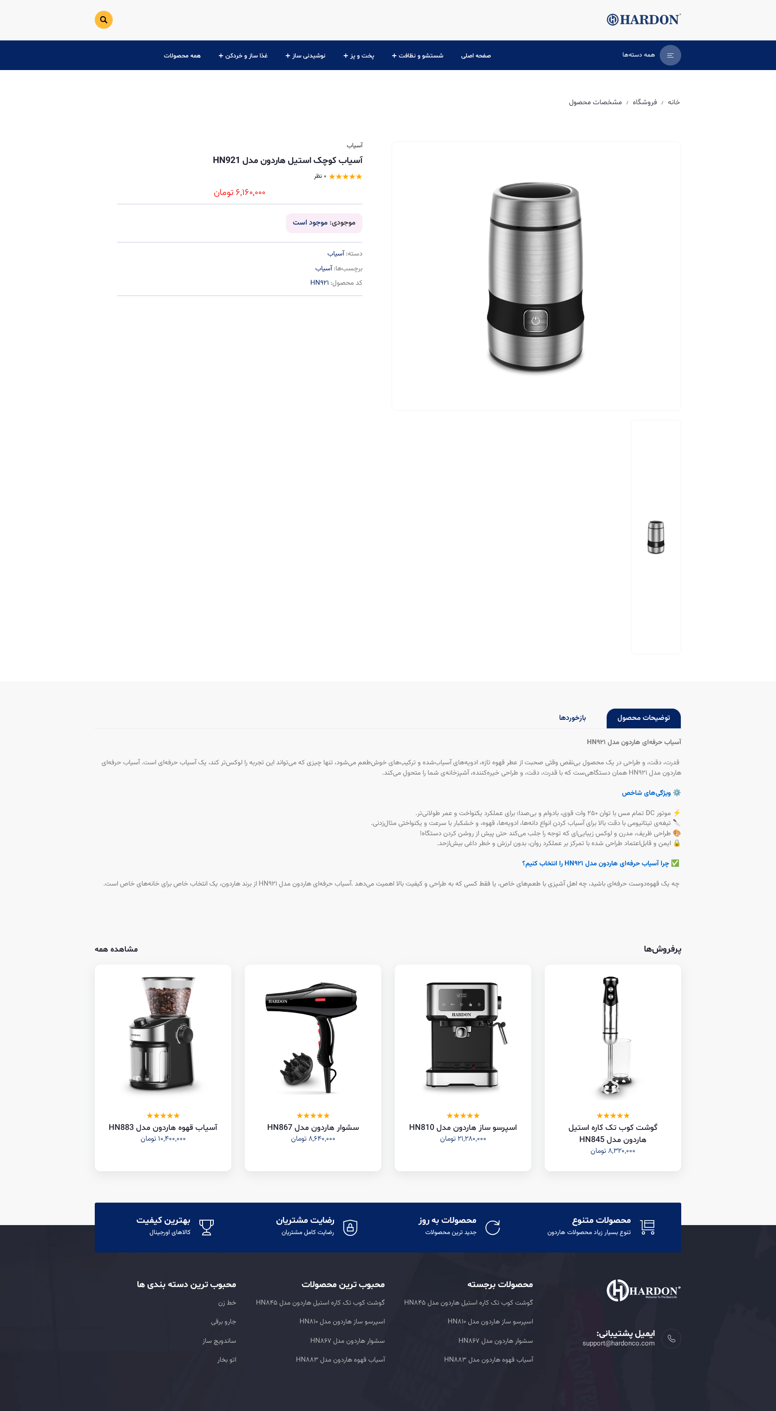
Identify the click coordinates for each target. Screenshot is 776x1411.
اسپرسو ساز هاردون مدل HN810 (463, 1127)
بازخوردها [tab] (572, 718)
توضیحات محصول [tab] (643, 718)
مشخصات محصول (595, 102)
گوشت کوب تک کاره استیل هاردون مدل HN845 (468, 1303)
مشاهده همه (116, 949)
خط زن (227, 1303)
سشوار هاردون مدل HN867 (313, 1127)
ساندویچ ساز (219, 1341)
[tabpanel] (388, 814)
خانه (674, 102)
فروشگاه (645, 102)
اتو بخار (226, 1360)
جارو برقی (223, 1322)
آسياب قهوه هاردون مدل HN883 (163, 1127)
